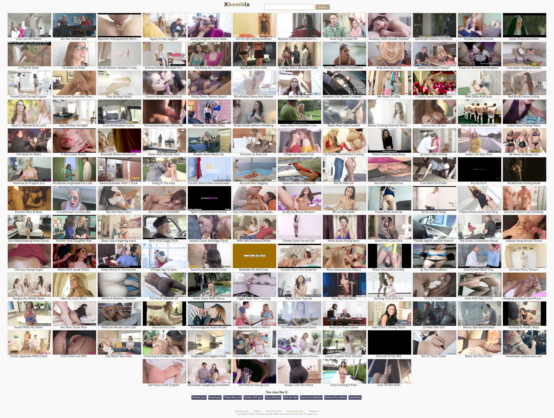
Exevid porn (215, 397)
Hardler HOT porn (253, 397)
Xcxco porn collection (311, 397)
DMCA (257, 411)
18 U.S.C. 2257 (273, 411)
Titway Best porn (232, 397)
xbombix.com (241, 411)
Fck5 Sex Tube (291, 397)
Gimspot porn (199, 397)
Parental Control (295, 411)
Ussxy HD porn (273, 397)
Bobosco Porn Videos (335, 397)
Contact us (314, 411)
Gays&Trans (355, 397)
